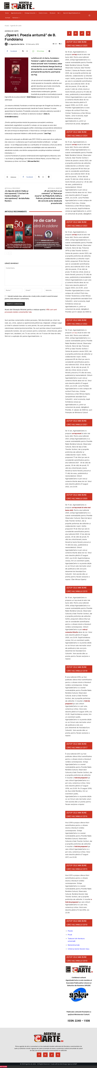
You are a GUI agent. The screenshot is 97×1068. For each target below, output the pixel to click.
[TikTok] (82, 33)
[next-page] (10, 253)
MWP (75, 1064)
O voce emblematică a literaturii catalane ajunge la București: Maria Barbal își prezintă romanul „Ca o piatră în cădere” (48, 245)
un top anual (77, 433)
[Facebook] (69, 33)
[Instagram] (75, 33)
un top (74, 54)
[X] (88, 33)
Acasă (7, 26)
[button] (89, 15)
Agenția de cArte (17, 44)
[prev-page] (6, 253)
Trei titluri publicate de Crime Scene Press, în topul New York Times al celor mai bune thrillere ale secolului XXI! (19, 246)
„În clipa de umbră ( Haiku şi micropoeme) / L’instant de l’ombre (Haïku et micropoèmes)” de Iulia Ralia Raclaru (17, 196)
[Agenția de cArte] (7, 44)
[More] (49, 51)
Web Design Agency (66, 1064)
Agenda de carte (15, 26)
